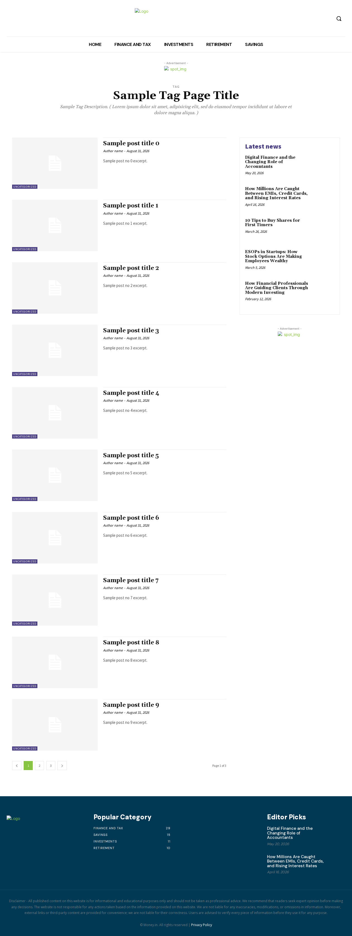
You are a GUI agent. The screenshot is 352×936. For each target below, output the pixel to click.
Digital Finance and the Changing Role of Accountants (270, 162)
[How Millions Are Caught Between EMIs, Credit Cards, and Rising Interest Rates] (322, 197)
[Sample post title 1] (55, 225)
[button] (338, 18)
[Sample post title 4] (55, 413)
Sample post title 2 (131, 268)
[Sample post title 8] (55, 662)
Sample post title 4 (131, 393)
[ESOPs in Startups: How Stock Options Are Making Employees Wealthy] (322, 260)
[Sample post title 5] (55, 475)
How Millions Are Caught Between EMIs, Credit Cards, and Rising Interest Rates (276, 193)
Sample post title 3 (131, 330)
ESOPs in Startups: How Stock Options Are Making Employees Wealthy (273, 256)
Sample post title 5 (131, 455)
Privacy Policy (201, 925)
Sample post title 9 (131, 705)
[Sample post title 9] (55, 725)
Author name (113, 151)
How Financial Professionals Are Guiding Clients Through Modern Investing (276, 288)
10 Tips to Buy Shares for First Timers (272, 223)
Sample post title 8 (131, 642)
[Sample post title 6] (55, 537)
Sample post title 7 (131, 580)
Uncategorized (24, 186)
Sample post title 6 (131, 518)
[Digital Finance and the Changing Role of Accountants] (322, 166)
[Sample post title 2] (55, 288)
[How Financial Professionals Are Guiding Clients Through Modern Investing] (322, 292)
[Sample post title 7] (55, 600)
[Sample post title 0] (55, 163)
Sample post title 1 (130, 205)
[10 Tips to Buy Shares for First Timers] (322, 229)
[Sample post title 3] (55, 350)
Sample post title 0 (131, 143)
